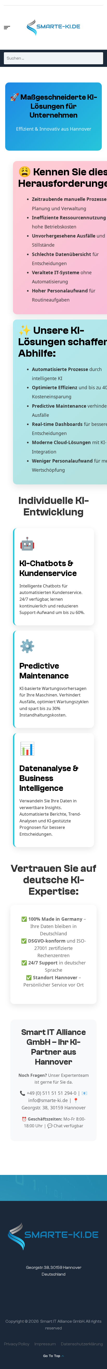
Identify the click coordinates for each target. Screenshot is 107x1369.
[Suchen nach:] (53, 58)
